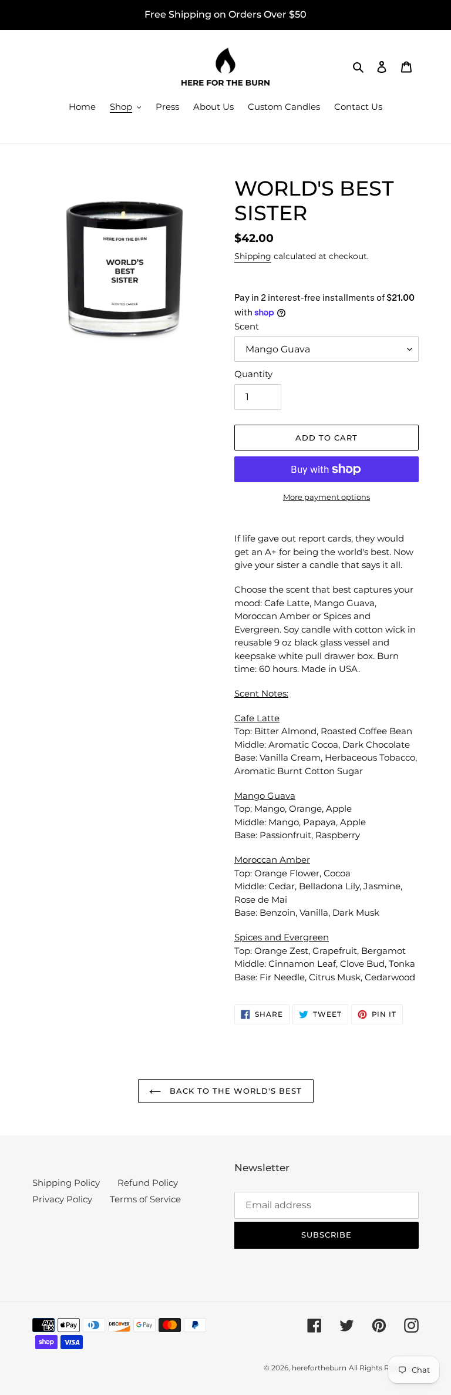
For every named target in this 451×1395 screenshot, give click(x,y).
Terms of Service (145, 1199)
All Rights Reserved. (384, 1367)
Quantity (253, 373)
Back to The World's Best (234, 1090)
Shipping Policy (66, 1182)
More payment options (326, 497)
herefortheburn (319, 1367)
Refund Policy (147, 1182)
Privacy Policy (62, 1199)
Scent (246, 326)
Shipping (252, 256)
